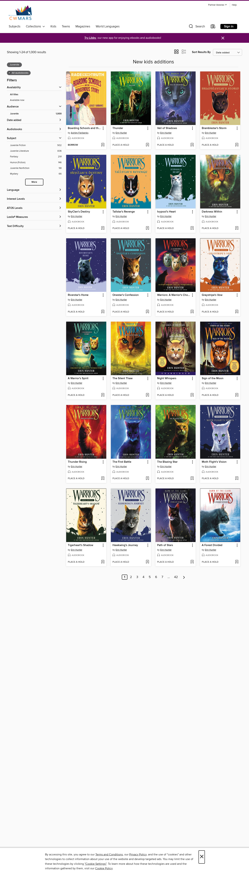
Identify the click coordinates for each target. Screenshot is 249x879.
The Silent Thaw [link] (122, 378)
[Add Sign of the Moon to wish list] (236, 395)
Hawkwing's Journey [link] (125, 545)
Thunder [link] (117, 128)
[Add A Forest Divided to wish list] (236, 562)
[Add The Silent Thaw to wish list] (147, 395)
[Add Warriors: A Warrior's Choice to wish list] (192, 312)
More (34, 182)
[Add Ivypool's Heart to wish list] (192, 228)
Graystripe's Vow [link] (212, 295)
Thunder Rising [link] (77, 462)
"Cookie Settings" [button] (95, 864)
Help (234, 5)
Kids (53, 26)
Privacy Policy (138, 854)
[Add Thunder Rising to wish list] (102, 478)
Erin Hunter (121, 132)
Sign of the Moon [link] (212, 378)
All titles (14, 94)
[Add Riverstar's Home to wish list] (102, 312)
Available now (17, 100)
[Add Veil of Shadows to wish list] (192, 145)
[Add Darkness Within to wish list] (236, 228)
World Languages (108, 26)
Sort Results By (201, 52)
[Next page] (184, 577)
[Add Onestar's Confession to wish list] (147, 312)
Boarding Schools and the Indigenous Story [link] (84, 128)
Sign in (229, 26)
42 (176, 577)
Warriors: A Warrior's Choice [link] (173, 295)
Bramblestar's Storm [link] (214, 128)
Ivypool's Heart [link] (166, 211)
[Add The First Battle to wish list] (147, 478)
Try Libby (90, 38)
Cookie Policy (103, 868)
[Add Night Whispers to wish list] (192, 395)
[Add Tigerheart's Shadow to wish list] (102, 562)
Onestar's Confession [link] (125, 295)
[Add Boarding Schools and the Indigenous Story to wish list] (102, 145)
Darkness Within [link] (212, 211)
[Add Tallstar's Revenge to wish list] (147, 228)
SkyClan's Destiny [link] (79, 211)
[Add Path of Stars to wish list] (192, 562)
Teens (66, 26)
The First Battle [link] (121, 462)
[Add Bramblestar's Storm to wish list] (236, 145)
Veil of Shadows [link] (167, 128)
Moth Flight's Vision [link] (214, 462)
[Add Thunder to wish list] (147, 145)
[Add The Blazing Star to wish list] (192, 478)
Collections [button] (34, 26)
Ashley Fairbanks (79, 132)
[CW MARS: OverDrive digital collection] (20, 13)
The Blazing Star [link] (167, 462)
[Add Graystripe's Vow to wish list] (236, 312)
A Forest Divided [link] (212, 545)
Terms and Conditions (109, 854)
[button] (217, 5)
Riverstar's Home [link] (78, 295)
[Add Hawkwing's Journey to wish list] (147, 562)
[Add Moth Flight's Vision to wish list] (236, 478)
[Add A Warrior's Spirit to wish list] (102, 395)
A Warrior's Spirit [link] (78, 378)
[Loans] (213, 27)
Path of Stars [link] (165, 545)
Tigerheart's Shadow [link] (80, 545)
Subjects (14, 26)
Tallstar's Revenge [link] (123, 211)
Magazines (82, 26)
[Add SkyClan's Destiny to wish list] (102, 228)
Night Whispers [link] (166, 378)
